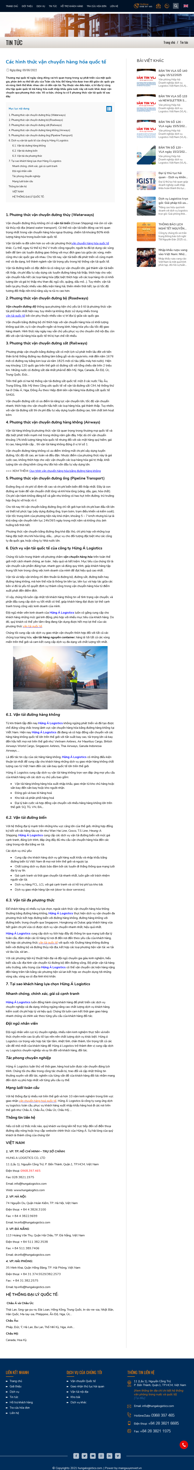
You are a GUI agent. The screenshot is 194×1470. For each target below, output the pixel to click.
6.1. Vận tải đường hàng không (29, 145)
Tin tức (53, 6)
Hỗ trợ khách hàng (72, 6)
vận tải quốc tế (15, 316)
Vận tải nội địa (79, 1391)
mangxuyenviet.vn (130, 1468)
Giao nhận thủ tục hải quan (87, 1386)
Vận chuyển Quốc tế (83, 1381)
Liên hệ (114, 6)
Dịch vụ (41, 6)
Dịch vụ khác (78, 1402)
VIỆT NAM (17, 191)
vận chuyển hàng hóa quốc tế (90, 243)
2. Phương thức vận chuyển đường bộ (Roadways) (36, 120)
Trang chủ (12, 6)
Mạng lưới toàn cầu (22, 181)
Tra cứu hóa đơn (96, 6)
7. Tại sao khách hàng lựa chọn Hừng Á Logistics (35, 161)
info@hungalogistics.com (158, 1406)
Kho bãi (75, 1397)
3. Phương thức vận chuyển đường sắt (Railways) (35, 125)
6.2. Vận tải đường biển (25, 151)
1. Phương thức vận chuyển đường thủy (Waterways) (37, 115)
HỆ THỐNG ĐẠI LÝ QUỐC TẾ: (28, 197)
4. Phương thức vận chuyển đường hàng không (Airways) (39, 130)
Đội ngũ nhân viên (22, 171)
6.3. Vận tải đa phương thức (27, 156)
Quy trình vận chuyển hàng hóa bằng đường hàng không (65, 471)
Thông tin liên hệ (18, 186)
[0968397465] (183, 1445)
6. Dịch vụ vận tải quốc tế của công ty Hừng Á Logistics (38, 140)
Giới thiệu (27, 6)
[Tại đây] (139, 1398)
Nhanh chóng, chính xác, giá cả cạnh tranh (34, 166)
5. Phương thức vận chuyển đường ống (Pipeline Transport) (41, 135)
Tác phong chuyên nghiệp (26, 176)
